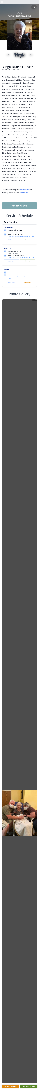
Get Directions (11, 240)
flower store (24, 192)
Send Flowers (27, 282)
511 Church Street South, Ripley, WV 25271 (21, 236)
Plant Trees (27, 240)
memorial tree (25, 189)
